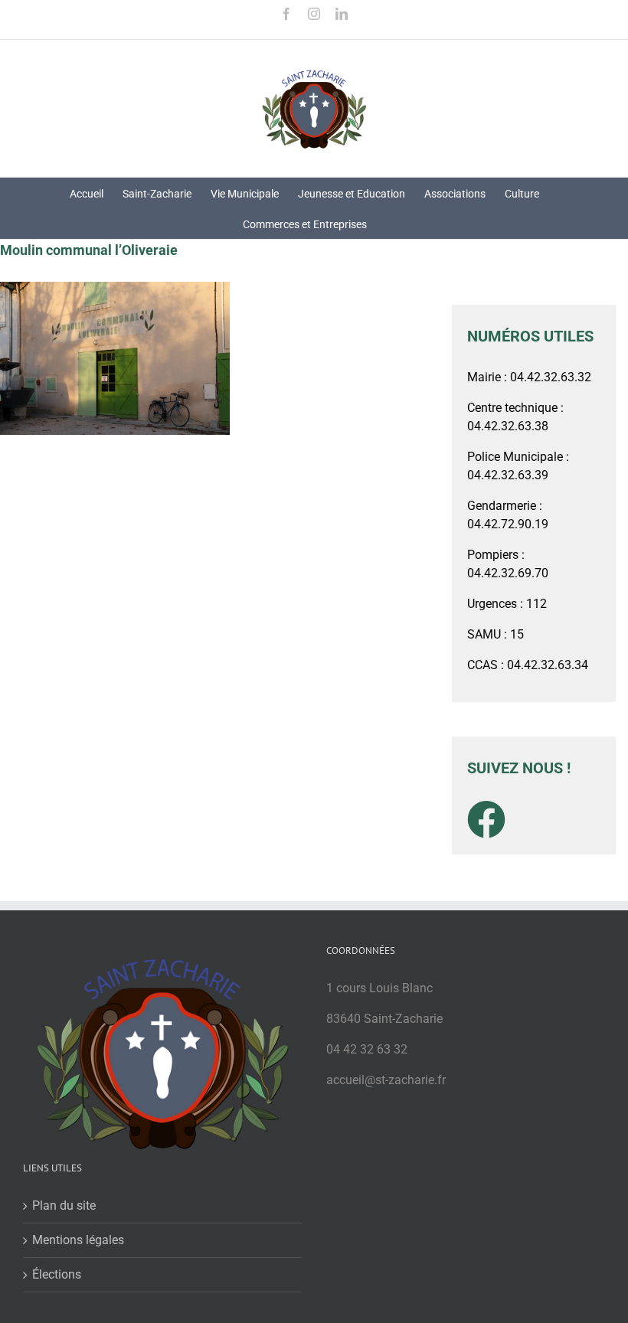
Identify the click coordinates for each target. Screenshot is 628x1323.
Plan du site (64, 1205)
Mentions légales (78, 1240)
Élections (56, 1274)
